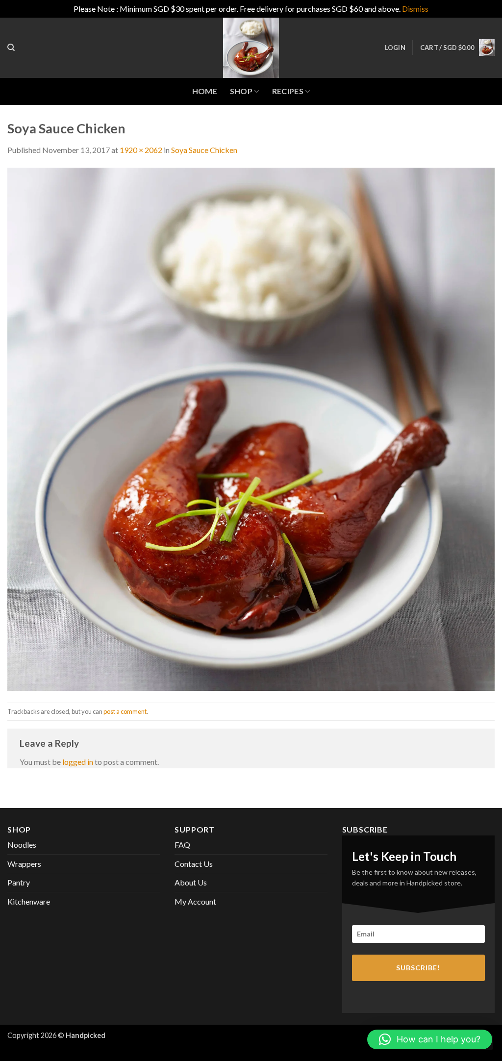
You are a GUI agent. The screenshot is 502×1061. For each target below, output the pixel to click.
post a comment (125, 711)
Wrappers (24, 863)
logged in (77, 761)
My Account (195, 901)
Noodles (21, 844)
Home (204, 91)
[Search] (11, 47)
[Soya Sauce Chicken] (251, 428)
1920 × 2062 (141, 149)
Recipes (287, 91)
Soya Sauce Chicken (204, 149)
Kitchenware (28, 901)
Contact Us (194, 863)
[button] (395, 47)
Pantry (18, 882)
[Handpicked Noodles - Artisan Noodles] (251, 48)
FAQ (182, 844)
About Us (191, 882)
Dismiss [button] (415, 8)
